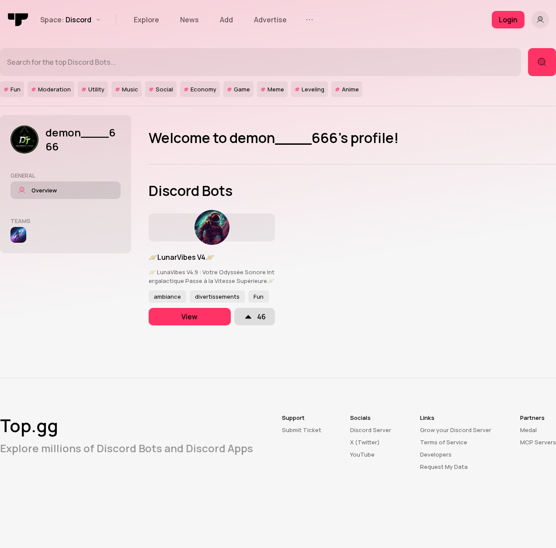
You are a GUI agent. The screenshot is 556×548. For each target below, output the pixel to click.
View (189, 316)
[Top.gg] (18, 19)
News (189, 19)
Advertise (270, 19)
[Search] (542, 62)
